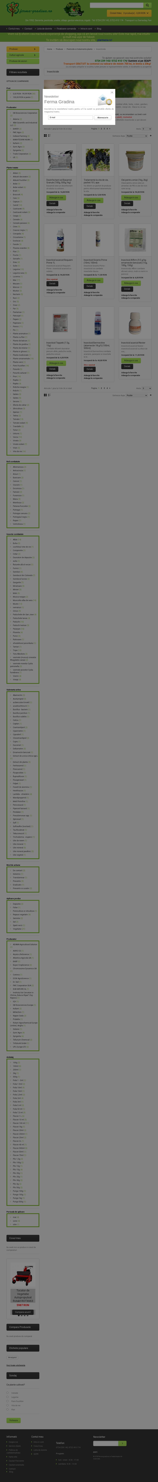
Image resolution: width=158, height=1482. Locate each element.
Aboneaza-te (102, 118)
